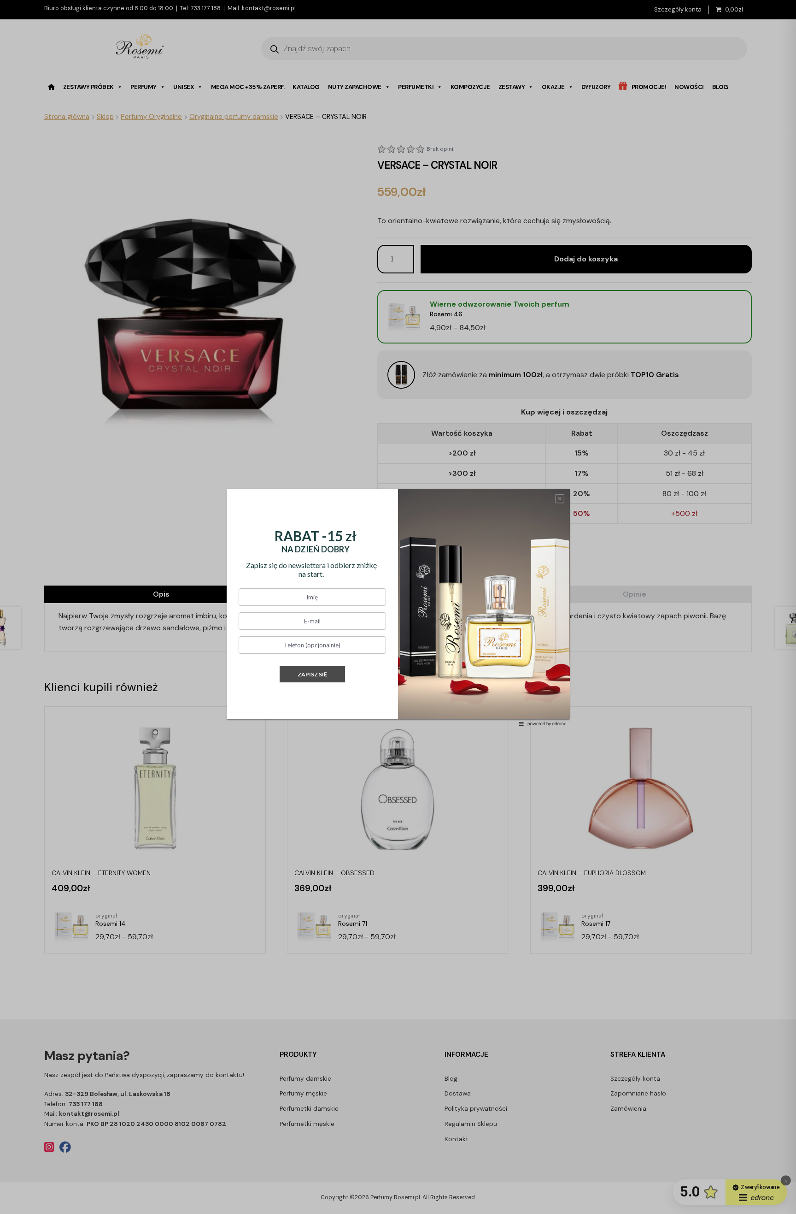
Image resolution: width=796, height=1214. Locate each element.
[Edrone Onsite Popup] (398, 607)
